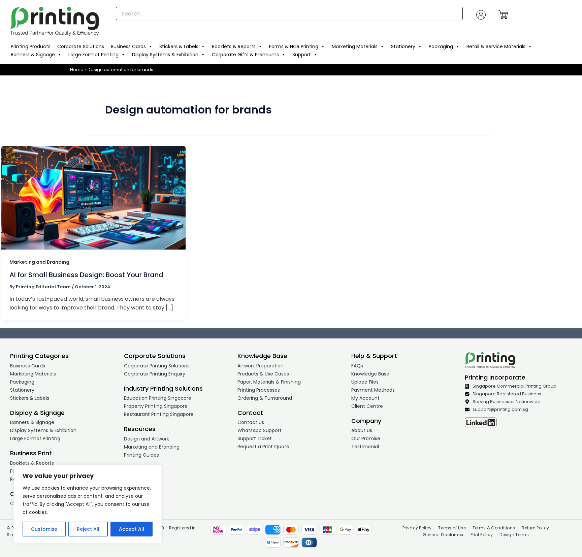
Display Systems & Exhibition (165, 54)
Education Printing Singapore (157, 398)
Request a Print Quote (263, 446)
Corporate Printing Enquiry (154, 373)
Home (77, 69)
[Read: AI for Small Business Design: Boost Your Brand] (93, 197)
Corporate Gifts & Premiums (245, 54)
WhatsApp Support (259, 430)
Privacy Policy (416, 528)
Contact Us (250, 422)
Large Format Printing (93, 54)
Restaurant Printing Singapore (159, 414)
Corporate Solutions (80, 46)
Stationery (403, 46)
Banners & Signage (33, 54)
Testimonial (365, 446)
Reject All (88, 529)
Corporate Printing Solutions (157, 365)
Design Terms (514, 534)
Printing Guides (141, 455)
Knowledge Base (370, 373)
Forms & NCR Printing (293, 46)
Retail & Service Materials (495, 46)
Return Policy (535, 528)
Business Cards (128, 46)
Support (301, 54)
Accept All (131, 529)
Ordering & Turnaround (264, 398)
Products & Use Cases (263, 373)
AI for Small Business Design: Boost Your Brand (86, 275)
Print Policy (482, 534)
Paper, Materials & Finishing (269, 382)
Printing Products (31, 46)
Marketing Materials (355, 46)
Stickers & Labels (178, 46)
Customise (44, 529)
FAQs (357, 365)
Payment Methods (373, 390)
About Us (361, 430)
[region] (87, 504)
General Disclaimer (443, 534)
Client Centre (367, 406)
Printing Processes (258, 390)
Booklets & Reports (234, 46)
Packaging (441, 46)
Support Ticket (254, 438)
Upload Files (365, 382)
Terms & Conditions (494, 528)
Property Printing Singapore (156, 406)
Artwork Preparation (260, 365)
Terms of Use (452, 528)
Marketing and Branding (39, 262)
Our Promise (365, 438)
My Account (365, 398)
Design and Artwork (146, 438)
